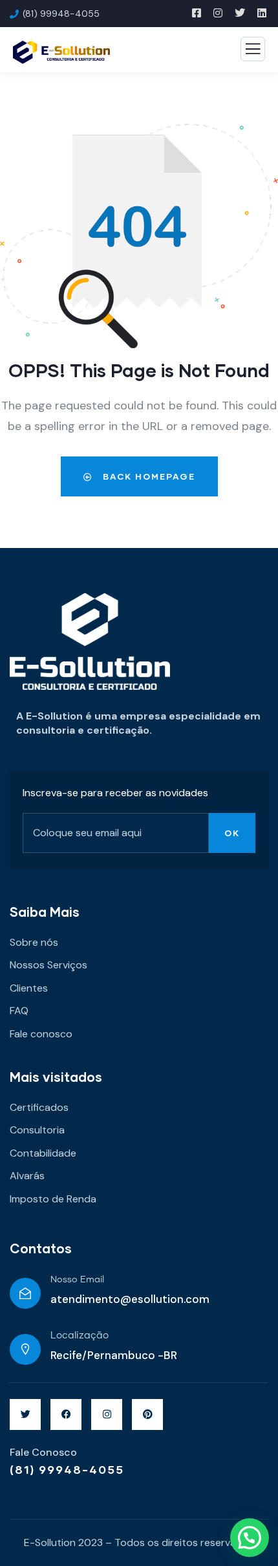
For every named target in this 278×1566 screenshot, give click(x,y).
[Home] (90, 641)
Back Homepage (147, 476)
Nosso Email (77, 1279)
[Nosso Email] (25, 1293)
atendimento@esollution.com (129, 1299)
